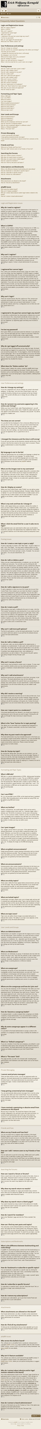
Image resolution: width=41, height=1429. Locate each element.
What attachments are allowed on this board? (13, 181)
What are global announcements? (10, 103)
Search (4, 13)
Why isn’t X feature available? (9, 191)
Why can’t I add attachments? (9, 81)
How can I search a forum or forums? (11, 155)
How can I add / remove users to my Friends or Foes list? (17, 149)
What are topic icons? (7, 110)
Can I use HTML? (6, 98)
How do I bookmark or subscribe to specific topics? (15, 171)
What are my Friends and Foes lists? (11, 147)
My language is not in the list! (9, 55)
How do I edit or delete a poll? (9, 77)
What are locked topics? (7, 108)
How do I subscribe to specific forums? (12, 172)
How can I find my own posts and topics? (12, 162)
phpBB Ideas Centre (6, 1361)
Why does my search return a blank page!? (13, 159)
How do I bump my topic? (8, 89)
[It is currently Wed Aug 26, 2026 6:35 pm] (36, 17)
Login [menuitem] (39, 11)
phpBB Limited (10, 1344)
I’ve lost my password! (7, 38)
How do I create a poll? (7, 74)
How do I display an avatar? (8, 58)
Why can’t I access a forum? (9, 79)
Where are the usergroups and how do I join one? (14, 121)
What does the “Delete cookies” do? (11, 41)
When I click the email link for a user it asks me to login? (16, 62)
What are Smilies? (6, 99)
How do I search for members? (9, 160)
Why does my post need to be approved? (12, 87)
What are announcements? (8, 104)
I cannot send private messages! (10, 135)
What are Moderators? (7, 118)
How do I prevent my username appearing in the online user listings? (20, 50)
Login (9, 13)
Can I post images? (6, 101)
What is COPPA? (5, 29)
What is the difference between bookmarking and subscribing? (18, 169)
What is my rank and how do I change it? (12, 60)
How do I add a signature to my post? (11, 72)
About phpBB (4, 1348)
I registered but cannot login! (9, 33)
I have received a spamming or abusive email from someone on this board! (19, 139)
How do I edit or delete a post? (9, 70)
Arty (15, 1423)
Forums (6, 11)
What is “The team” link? (7, 128)
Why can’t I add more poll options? (10, 75)
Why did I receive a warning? (9, 82)
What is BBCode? (6, 96)
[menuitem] (39, 17)
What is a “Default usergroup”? (9, 127)
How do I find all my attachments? (10, 182)
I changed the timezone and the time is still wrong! (15, 53)
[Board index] (20, 4)
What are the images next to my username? (13, 57)
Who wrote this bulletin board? (9, 189)
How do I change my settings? (9, 48)
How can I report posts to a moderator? (12, 84)
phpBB (23, 461)
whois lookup (4, 1380)
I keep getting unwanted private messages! (13, 137)
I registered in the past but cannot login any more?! (15, 36)
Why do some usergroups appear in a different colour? (16, 125)
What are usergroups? (7, 120)
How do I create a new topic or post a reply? (13, 68)
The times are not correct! (8, 51)
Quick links (3, 11)
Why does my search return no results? (12, 157)
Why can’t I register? (6, 31)
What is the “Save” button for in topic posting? (13, 86)
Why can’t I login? (6, 34)
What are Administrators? (8, 116)
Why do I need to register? (8, 27)
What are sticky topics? (7, 106)
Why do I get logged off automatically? (11, 40)
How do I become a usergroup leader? (11, 123)
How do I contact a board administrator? (12, 196)
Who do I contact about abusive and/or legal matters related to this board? (19, 193)
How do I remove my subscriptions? (11, 174)
